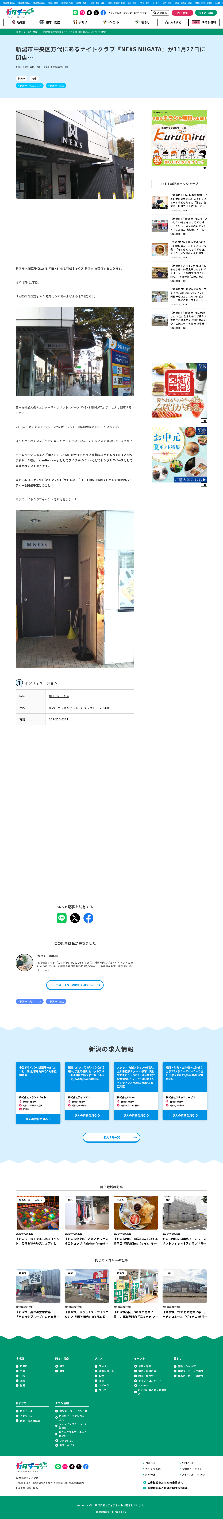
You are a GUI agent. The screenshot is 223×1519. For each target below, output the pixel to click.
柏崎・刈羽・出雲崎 (195, 3)
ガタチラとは (115, 13)
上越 (22, 1380)
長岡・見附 (136, 3)
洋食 (101, 1380)
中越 (22, 1375)
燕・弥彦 (123, 3)
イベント (114, 22)
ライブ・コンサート (149, 1380)
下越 (22, 1371)
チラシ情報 (209, 22)
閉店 (34, 78)
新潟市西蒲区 (30, 3)
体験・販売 (144, 1366)
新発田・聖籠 (58, 3)
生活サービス (67, 1445)
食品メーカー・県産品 (190, 1375)
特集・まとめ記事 (30, 1420)
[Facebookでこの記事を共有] (88, 922)
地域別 (21, 22)
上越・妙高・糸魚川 (215, 3)
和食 (101, 1375)
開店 (61, 1366)
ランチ (102, 1390)
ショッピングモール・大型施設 (73, 1425)
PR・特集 (182, 12)
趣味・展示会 (146, 1375)
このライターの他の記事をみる (75, 985)
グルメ (83, 22)
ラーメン (104, 1366)
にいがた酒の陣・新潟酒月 (152, 1392)
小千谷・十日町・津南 (153, 3)
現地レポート (106, 1371)
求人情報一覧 (111, 1137)
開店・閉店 (53, 22)
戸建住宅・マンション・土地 (73, 1417)
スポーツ (143, 1385)
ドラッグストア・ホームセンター (73, 1434)
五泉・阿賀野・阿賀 (108, 3)
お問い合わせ (140, 13)
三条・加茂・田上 (88, 3)
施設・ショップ (187, 1366)
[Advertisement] (75, 235)
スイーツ (104, 1385)
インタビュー (27, 1416)
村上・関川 (44, 3)
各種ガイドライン (192, 1468)
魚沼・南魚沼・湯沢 (175, 3)
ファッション (67, 1440)
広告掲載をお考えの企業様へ (165, 1482)
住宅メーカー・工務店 (190, 1371)
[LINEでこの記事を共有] (62, 922)
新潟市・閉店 (56, 85)
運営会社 (150, 1474)
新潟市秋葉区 (15, 3)
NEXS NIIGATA (59, 696)
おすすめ (175, 22)
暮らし (145, 22)
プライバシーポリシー (194, 1474)
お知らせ (127, 13)
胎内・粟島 (72, 3)
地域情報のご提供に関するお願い (168, 1488)
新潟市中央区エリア (30, 85)
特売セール (26, 1411)
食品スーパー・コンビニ (73, 1411)
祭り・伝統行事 (147, 1371)
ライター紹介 (206, 12)
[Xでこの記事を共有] (75, 922)
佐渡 (22, 1385)
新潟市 (21, 78)
